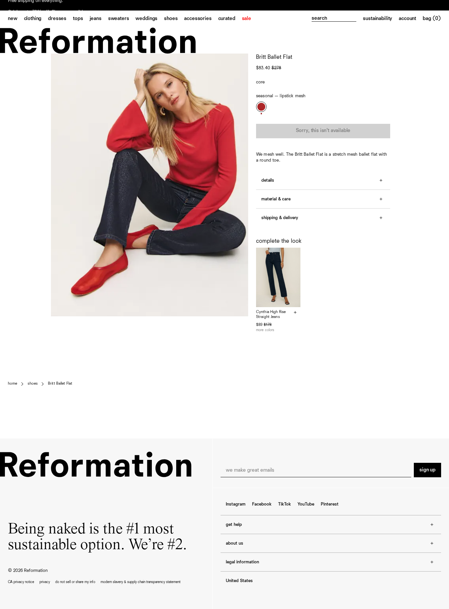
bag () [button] (432, 18)
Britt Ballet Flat (60, 384)
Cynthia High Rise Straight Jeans (271, 314)
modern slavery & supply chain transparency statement (140, 582)
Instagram (236, 504)
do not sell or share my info (75, 582)
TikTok (284, 504)
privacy (44, 582)
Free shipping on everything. (35, 5)
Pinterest (330, 504)
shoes (32, 384)
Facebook (262, 504)
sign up (427, 470)
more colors (265, 330)
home (12, 384)
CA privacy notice (21, 582)
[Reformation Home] (224, 41)
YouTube (305, 504)
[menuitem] (16, 19)
